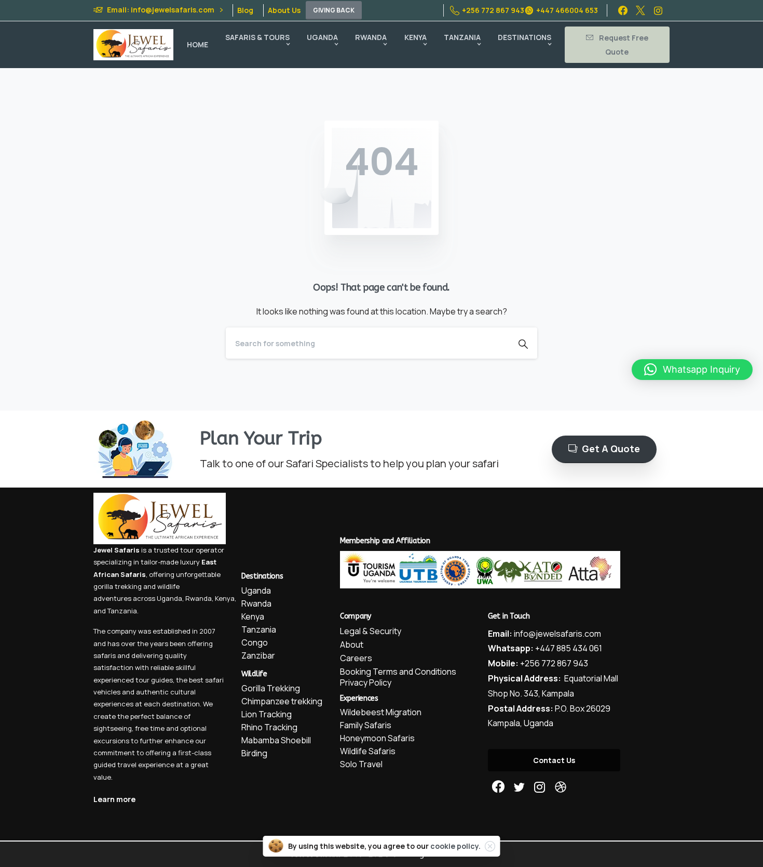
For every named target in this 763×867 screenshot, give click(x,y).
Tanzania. (123, 610)
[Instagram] (658, 10)
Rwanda (198, 598)
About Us (284, 10)
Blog (245, 10)
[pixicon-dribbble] (560, 787)
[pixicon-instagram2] (539, 787)
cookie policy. (455, 846)
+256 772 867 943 (493, 10)
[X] (640, 10)
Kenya (225, 598)
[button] (692, 369)
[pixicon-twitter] (519, 787)
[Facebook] (623, 10)
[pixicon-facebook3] (498, 787)
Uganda (169, 598)
